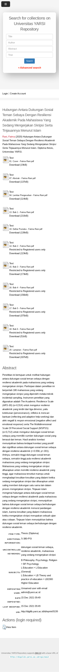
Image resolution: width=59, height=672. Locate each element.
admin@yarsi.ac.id (30, 592)
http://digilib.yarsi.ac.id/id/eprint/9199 (39, 611)
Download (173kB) (18, 274)
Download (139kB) (18, 232)
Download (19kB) (18, 165)
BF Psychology (31, 564)
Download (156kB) (18, 295)
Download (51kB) (18, 336)
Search (29, 61)
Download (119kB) (18, 253)
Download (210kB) (18, 216)
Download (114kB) (18, 199)
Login (5, 93)
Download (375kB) (18, 315)
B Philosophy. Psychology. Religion (39, 560)
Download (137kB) (18, 182)
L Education (27, 567)
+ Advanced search (29, 68)
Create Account (18, 93)
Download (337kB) (18, 357)
